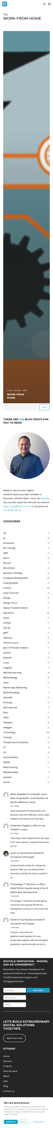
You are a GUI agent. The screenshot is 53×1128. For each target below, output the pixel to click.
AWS (5, 552)
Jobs (5, 1081)
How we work (10, 1071)
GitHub (7, 622)
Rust (5, 712)
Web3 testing (10, 767)
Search (44, 407)
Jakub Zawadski (18, 794)
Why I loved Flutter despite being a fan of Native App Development (29, 888)
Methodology (10, 677)
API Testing (9, 548)
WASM (6, 762)
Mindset (17, 390)
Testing (7, 737)
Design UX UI (10, 602)
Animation (8, 543)
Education (8, 612)
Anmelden (38, 990)
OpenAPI (7, 697)
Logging (7, 667)
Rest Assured (10, 707)
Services (7, 1061)
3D (4, 533)
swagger (7, 727)
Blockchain (9, 567)
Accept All (11, 1122)
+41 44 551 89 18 (11, 510)
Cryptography (10, 582)
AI (4, 538)
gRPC (6, 632)
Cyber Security (11, 592)
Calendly (44, 498)
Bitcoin (7, 562)
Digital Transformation (15, 607)
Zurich (6, 782)
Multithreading (11, 692)
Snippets (8, 722)
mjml (6, 682)
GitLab (6, 627)
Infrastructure (10, 642)
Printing (7, 702)
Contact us (9, 1091)
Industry (7, 637)
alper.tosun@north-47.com (17, 506)
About (6, 1076)
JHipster (7, 657)
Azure (6, 557)
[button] (49, 4)
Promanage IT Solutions (23, 884)
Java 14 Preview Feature (15, 647)
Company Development (15, 577)
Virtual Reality (10, 757)
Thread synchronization (15, 742)
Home (6, 1056)
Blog (5, 1086)
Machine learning (12, 672)
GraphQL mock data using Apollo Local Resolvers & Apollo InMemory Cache (29, 798)
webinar (7, 777)
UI (4, 747)
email (6, 617)
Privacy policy (38, 1122)
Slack (6, 717)
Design (6, 597)
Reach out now (14, 1038)
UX (4, 752)
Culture (10, 390)
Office (25, 390)
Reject (24, 1122)
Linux (6, 662)
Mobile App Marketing (15, 687)
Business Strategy (12, 572)
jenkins (7, 652)
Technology (9, 732)
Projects (7, 1066)
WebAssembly (10, 772)
